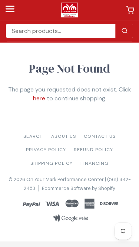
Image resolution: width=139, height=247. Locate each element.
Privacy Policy (46, 150)
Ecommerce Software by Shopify (78, 188)
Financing (94, 163)
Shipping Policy (51, 163)
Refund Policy (93, 150)
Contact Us (100, 136)
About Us (63, 136)
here (39, 98)
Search (33, 136)
